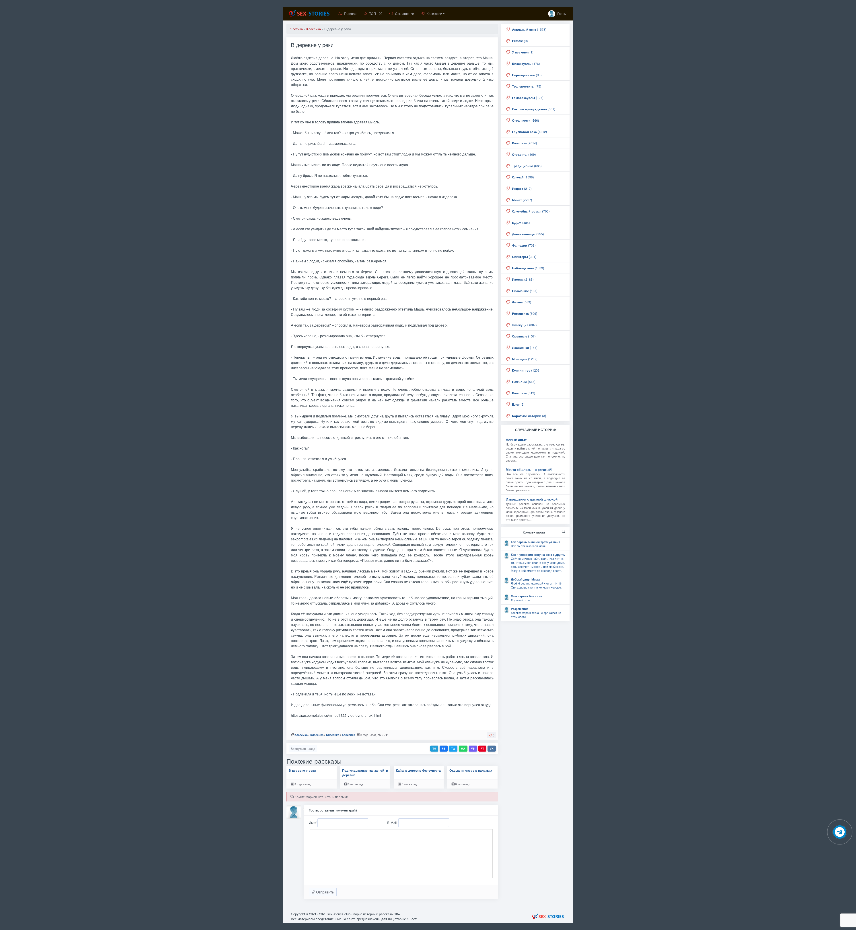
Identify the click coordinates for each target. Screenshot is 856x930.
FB (443, 748)
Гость (561, 13)
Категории (434, 13)
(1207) (524, 359)
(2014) (524, 143)
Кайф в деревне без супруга (418, 770)
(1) (522, 52)
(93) (527, 75)
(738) (524, 245)
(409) (524, 154)
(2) (518, 404)
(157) (524, 336)
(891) (533, 109)
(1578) (529, 29)
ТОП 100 (375, 13)
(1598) (523, 177)
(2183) (523, 279)
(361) (524, 256)
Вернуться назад (303, 748)
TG (434, 748)
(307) (524, 325)
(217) (522, 188)
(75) (526, 86)
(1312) (529, 131)
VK (492, 748)
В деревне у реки (302, 770)
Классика (301, 735)
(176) (526, 63)
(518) (523, 381)
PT (482, 748)
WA (463, 748)
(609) (524, 313)
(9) (520, 41)
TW (453, 748)
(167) (524, 290)
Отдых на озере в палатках (470, 770)
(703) (531, 211)
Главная (350, 13)
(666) (525, 120)
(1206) (526, 370)
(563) (521, 302)
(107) (527, 97)
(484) (521, 222)
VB (473, 748)
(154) (524, 347)
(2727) (522, 200)
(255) (528, 234)
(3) (529, 415)
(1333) (528, 268)
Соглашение (404, 13)
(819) (523, 393)
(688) (527, 166)
